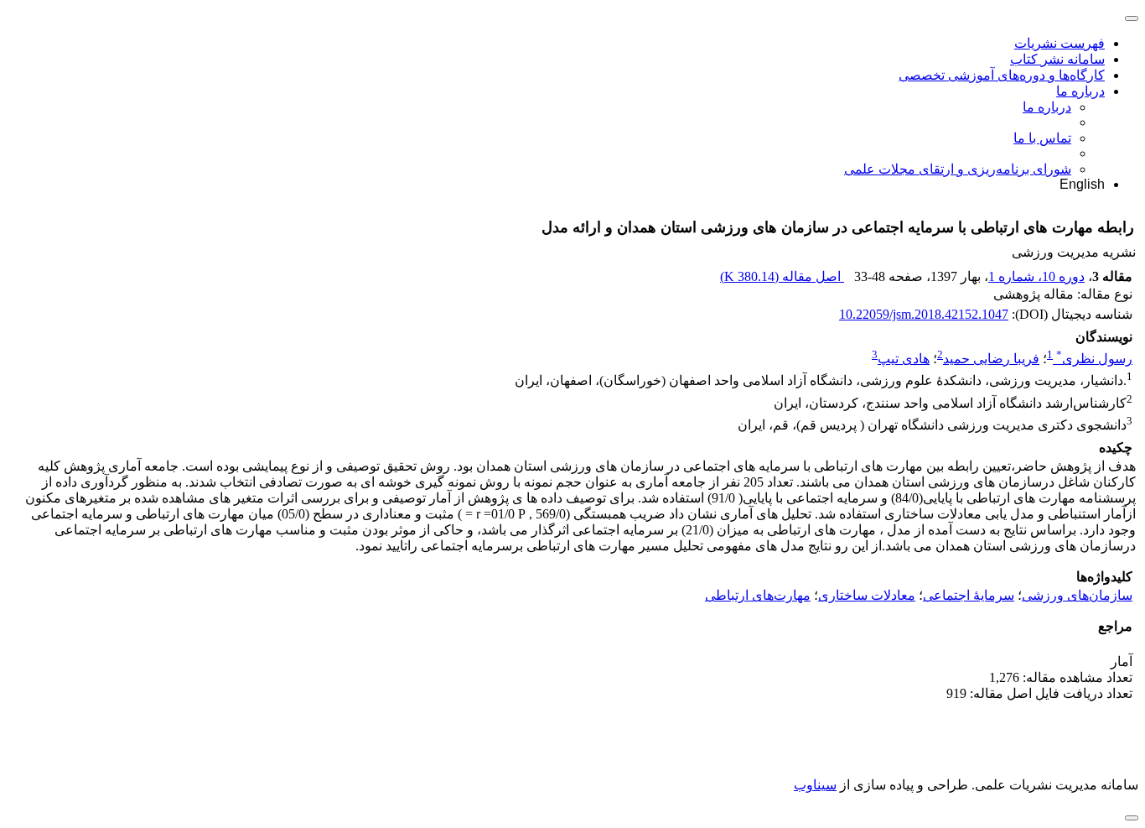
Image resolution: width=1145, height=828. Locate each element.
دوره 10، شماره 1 (1036, 276)
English (1082, 184)
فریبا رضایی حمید (991, 359)
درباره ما (1080, 91)
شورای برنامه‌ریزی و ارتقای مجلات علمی (957, 169)
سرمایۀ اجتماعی (968, 595)
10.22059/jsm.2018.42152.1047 (923, 314)
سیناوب (815, 785)
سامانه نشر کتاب (1057, 59)
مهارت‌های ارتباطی (758, 595)
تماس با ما (1042, 138)
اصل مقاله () (782, 276)
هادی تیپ (904, 359)
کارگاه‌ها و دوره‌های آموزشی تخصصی (1002, 75)
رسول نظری (1094, 359)
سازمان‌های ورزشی (1077, 595)
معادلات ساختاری (866, 595)
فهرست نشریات (1059, 43)
